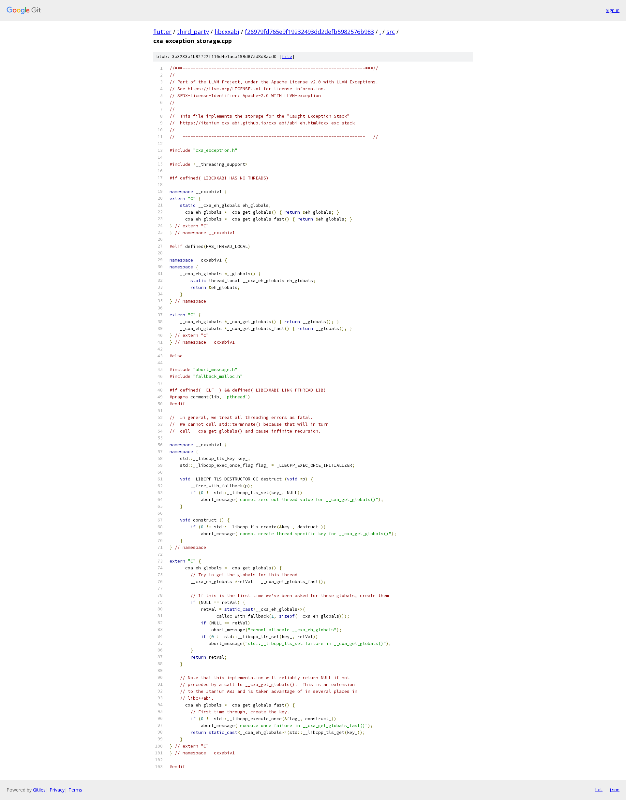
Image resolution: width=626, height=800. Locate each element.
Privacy (57, 790)
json (614, 790)
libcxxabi (227, 32)
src (390, 32)
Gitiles (39, 790)
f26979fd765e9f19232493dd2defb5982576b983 (309, 32)
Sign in (612, 10)
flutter (162, 32)
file (287, 56)
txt (599, 790)
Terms (75, 790)
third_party (193, 32)
